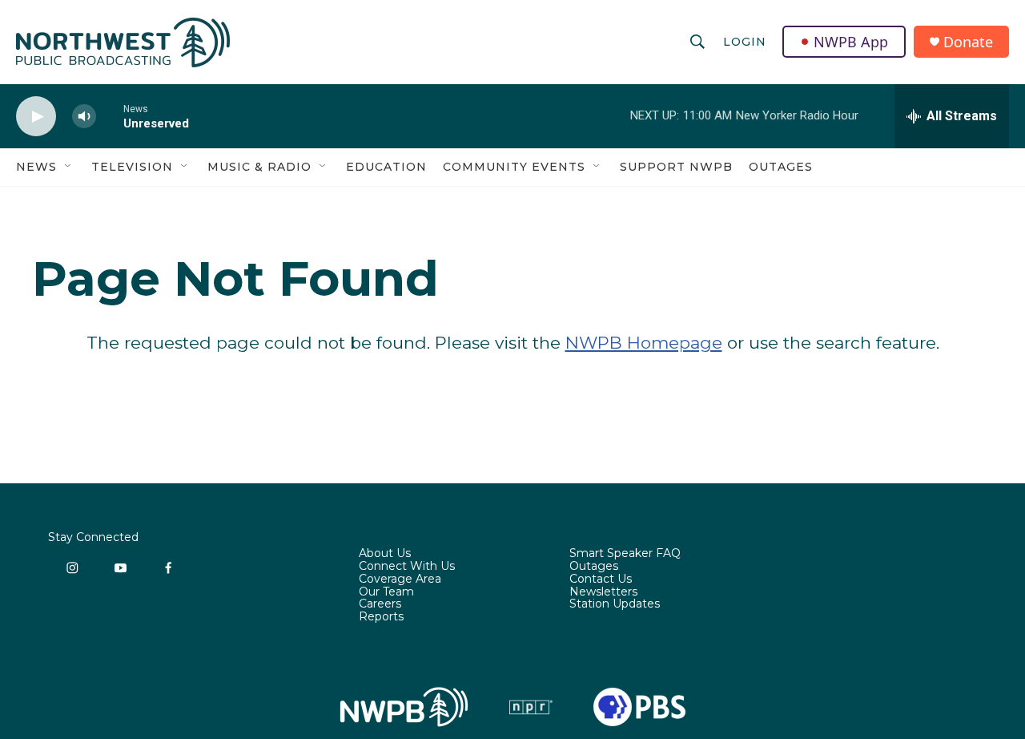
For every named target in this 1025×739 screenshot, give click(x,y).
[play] (36, 116)
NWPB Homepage (643, 343)
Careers (380, 604)
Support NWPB (676, 167)
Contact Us (600, 579)
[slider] (109, 115)
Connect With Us (407, 566)
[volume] (84, 117)
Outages (781, 167)
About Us (385, 553)
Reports (381, 617)
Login (744, 41)
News (36, 167)
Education (386, 167)
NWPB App (851, 41)
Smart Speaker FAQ (625, 553)
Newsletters (603, 592)
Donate (968, 42)
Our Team (386, 592)
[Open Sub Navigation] (68, 166)
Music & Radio (259, 167)
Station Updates (614, 604)
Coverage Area (400, 579)
